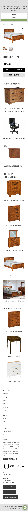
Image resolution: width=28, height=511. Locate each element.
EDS (4, 78)
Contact (5, 435)
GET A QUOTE (14, 75)
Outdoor (5, 407)
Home (4, 418)
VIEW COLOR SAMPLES (14, 70)
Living (4, 400)
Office (4, 404)
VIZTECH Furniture (17, 508)
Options (5, 410)
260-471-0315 (7, 475)
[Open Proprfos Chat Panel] (25, 507)
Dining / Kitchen (7, 397)
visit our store (9, 487)
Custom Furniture (8, 431)
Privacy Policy (21, 506)
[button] (22, 29)
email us (9, 492)
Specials (5, 425)
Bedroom (5, 393)
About (4, 421)
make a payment (10, 497)
